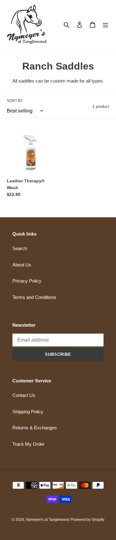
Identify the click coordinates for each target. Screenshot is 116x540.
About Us (21, 264)
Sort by (15, 101)
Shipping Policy (27, 411)
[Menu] (105, 24)
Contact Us (23, 395)
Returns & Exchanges (34, 427)
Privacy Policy (26, 280)
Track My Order (28, 444)
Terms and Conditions (34, 297)
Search (19, 248)
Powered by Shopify (87, 519)
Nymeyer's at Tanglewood (47, 519)
